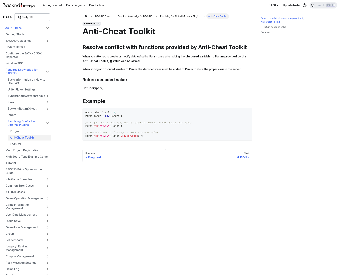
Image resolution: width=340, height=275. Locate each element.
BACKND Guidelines (18, 40)
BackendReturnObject (22, 108)
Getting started (52, 5)
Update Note (291, 5)
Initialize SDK (14, 63)
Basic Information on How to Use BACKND (26, 81)
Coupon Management (20, 256)
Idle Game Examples (19, 179)
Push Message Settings (21, 262)
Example (265, 32)
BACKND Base (13, 28)
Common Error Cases (20, 185)
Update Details (15, 47)
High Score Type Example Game (27, 156)
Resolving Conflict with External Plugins (23, 123)
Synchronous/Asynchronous (26, 96)
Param (12, 102)
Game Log (12, 269)
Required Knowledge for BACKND (22, 71)
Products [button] (95, 5)
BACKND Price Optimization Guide (24, 171)
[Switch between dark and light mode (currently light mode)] (304, 5)
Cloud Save (13, 221)
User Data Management (21, 214)
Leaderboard (14, 240)
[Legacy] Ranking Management (17, 248)
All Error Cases (15, 192)
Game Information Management (18, 206)
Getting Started (16, 34)
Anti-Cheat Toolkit (22, 137)
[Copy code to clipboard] (248, 112)
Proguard (16, 131)
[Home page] (86, 16)
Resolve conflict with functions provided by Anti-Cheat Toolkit (283, 20)
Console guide (75, 5)
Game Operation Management (25, 198)
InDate (12, 115)
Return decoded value (275, 27)
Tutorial (11, 163)
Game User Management (22, 227)
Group (10, 233)
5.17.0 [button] (272, 5)
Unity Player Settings (21, 89)
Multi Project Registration (22, 150)
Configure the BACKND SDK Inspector (24, 55)
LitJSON (15, 144)
